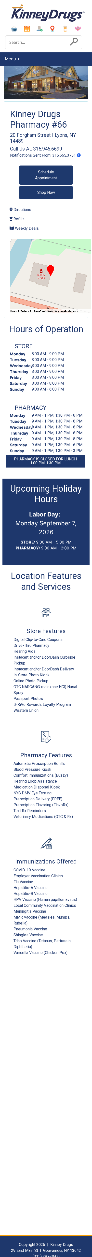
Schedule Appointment (46, 175)
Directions (22, 209)
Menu (10, 58)
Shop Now (46, 192)
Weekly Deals (26, 228)
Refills (19, 219)
